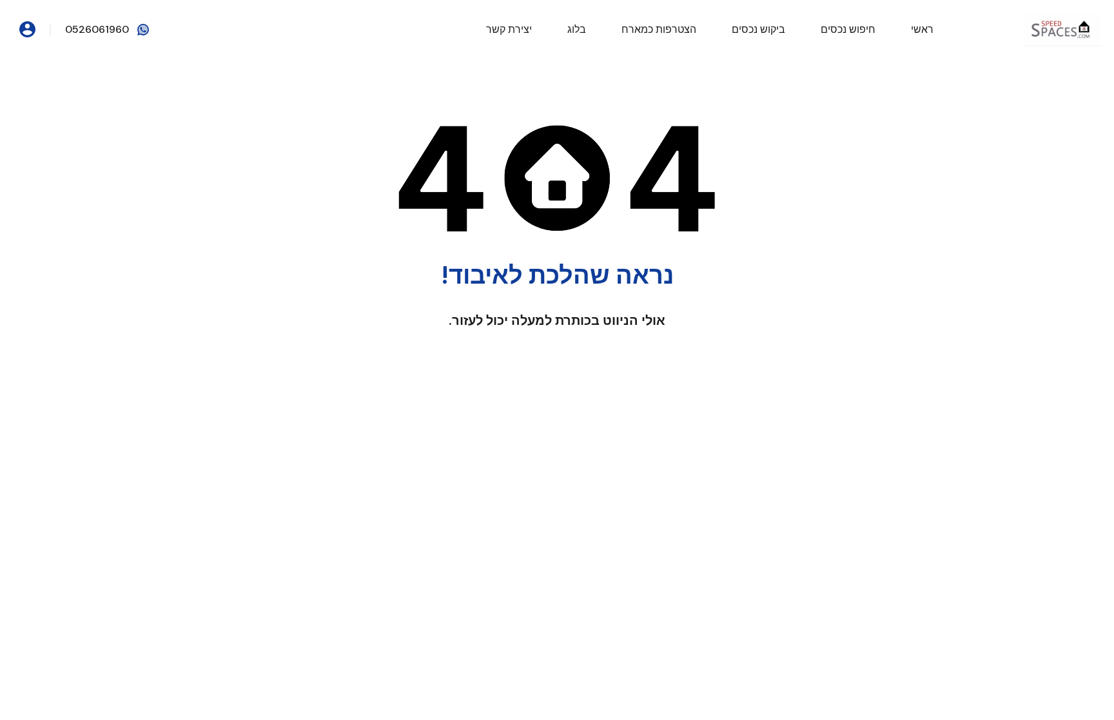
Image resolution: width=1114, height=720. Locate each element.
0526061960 (97, 29)
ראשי (922, 29)
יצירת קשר (509, 29)
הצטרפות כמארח (658, 29)
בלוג (576, 29)
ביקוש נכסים (758, 29)
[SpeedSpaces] (1062, 28)
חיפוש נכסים (848, 29)
